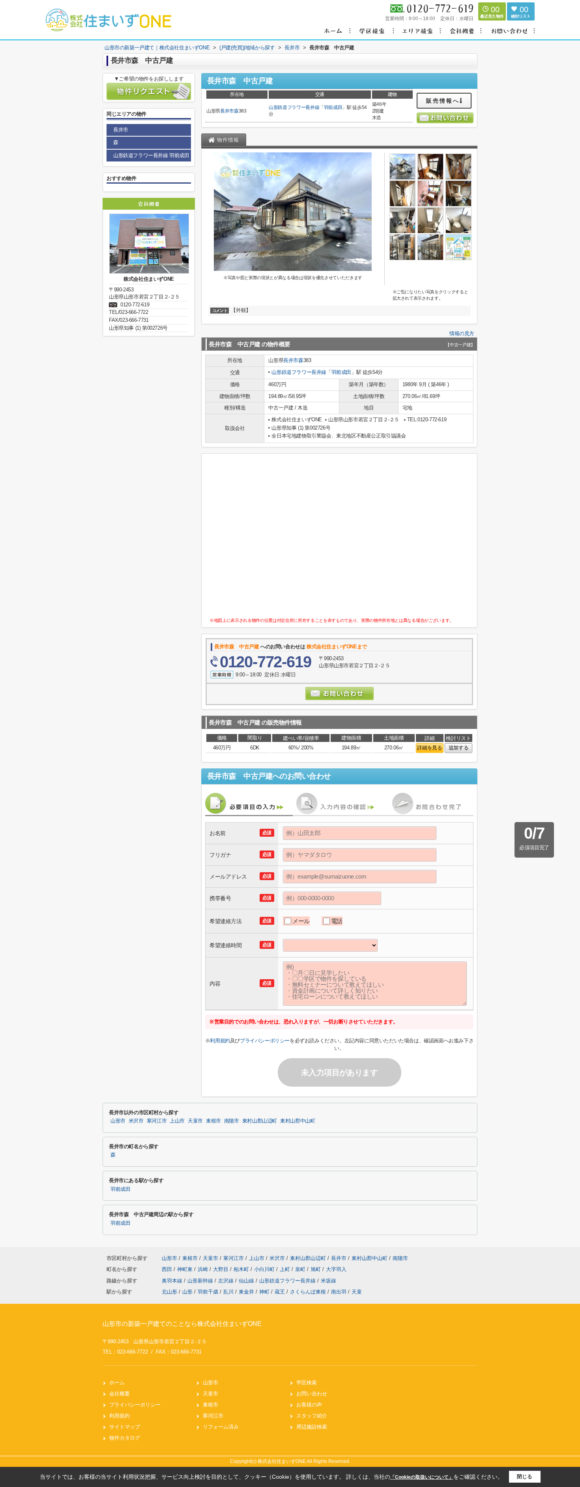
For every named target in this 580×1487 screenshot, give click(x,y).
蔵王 (280, 1292)
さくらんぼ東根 (308, 1292)
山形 (187, 1292)
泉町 (301, 1269)
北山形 (169, 1292)
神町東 (185, 1269)
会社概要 (119, 1394)
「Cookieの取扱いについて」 (421, 1477)
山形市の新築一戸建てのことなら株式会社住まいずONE (182, 1323)
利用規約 (220, 1041)
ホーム (117, 1383)
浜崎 (204, 1269)
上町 (286, 1269)
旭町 (316, 1269)
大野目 (221, 1269)
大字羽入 (336, 1269)
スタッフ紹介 (311, 1416)
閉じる (524, 1476)
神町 (264, 1292)
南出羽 (338, 1292)
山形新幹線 (201, 1281)
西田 (168, 1269)
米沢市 (136, 1121)
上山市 (177, 1121)
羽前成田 (333, 107)
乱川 (228, 1292)
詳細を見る (429, 748)
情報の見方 (461, 333)
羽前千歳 (208, 1292)
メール (301, 921)
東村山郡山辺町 (259, 1121)
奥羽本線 (173, 1281)
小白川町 (265, 1269)
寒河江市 (157, 1121)
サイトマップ (124, 1427)
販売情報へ (443, 101)
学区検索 (306, 1383)
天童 (357, 1292)
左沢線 (226, 1281)
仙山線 (247, 1281)
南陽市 (231, 1121)
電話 (336, 921)
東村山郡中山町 (297, 1121)
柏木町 (242, 1269)
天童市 (195, 1121)
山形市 (117, 1121)
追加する (458, 748)
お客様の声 (309, 1405)
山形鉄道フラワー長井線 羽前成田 (151, 155)
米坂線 (328, 1281)
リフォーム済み (221, 1427)
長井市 (227, 111)
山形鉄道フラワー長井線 (294, 107)
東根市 (213, 1121)
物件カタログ (124, 1438)
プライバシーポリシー (265, 1041)
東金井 (246, 1292)
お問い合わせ (311, 1394)
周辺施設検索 (311, 1427)
